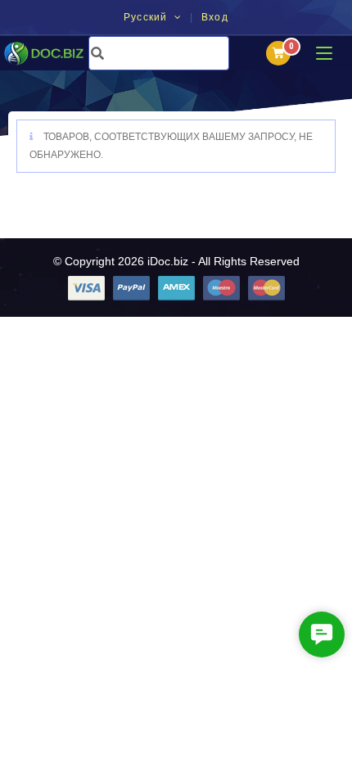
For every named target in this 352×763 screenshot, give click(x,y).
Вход (214, 18)
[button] (322, 634)
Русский (147, 17)
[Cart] (278, 53)
